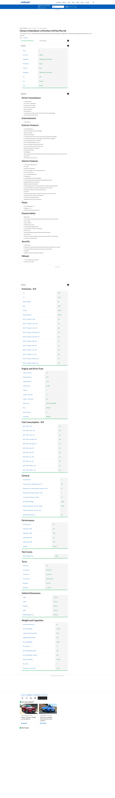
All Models (25, 37)
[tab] (45, 45)
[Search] (93, 2)
